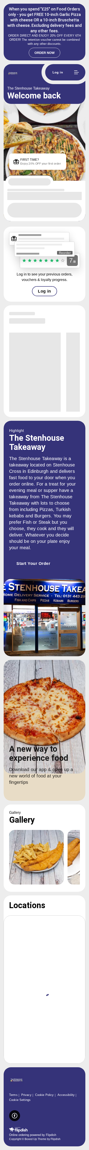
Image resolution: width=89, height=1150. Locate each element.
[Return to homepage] (16, 1080)
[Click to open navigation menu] (76, 72)
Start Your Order (33, 563)
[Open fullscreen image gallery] (36, 857)
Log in (44, 291)
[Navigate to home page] (34, 73)
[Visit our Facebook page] (14, 1115)
